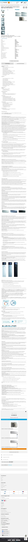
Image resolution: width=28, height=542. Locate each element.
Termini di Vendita (3, 515)
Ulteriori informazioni (4, 38)
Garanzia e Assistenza (3, 516)
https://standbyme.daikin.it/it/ (7, 113)
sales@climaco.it (8, 523)
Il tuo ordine (2, 484)
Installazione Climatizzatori (4, 511)
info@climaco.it (3, 0)
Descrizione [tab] (8, 63)
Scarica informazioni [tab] (21, 63)
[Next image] (8, 34)
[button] (9, 2)
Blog (1, 478)
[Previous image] (8, 10)
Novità (1, 480)
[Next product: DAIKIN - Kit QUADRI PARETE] (26, 7)
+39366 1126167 (5, 520)
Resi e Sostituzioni (3, 486)
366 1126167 (11, 461)
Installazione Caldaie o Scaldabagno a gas (6, 512)
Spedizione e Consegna (3, 485)
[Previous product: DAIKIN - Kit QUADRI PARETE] (24, 7)
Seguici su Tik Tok (6, 535)
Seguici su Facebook (6, 531)
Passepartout (16, 541)
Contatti (2, 487)
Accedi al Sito (2, 504)
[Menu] (26, 534)
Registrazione (2, 505)
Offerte (2, 479)
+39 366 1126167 (9, 0)
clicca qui (8, 498)
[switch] (25, 539)
